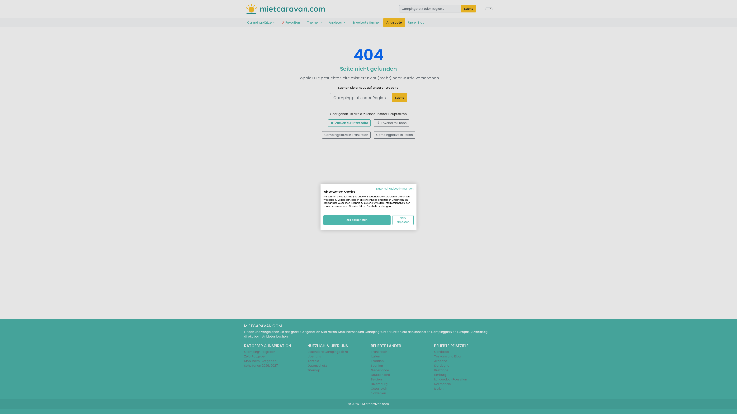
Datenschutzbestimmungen (395, 189)
